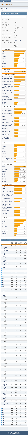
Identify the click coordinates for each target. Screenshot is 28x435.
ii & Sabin (4, 179)
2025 (3, 269)
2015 (3, 408)
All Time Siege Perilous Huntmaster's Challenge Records (7, 92)
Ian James (4, 58)
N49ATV (4, 161)
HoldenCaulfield (17, 40)
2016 (3, 286)
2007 (3, 424)
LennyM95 (4, 169)
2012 (3, 414)
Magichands (4, 233)
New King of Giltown (6, 79)
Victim (3, 176)
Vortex (3, 61)
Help (9, 432)
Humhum (4, 231)
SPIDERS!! (4, 102)
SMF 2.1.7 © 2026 (11, 433)
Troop (3, 60)
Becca (3, 173)
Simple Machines (17, 433)
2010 (3, 418)
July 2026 (6, 250)
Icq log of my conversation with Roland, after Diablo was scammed (7, 88)
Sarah (3, 228)
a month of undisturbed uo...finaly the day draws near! (7, 99)
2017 (3, 284)
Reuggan (4, 178)
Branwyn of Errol (5, 230)
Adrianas (4, 66)
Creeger (4, 56)
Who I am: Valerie (6, 210)
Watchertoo (4, 171)
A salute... (4, 188)
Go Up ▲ (18, 432)
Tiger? (3, 103)
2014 (3, 410)
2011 (3, 416)
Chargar (4, 186)
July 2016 (6, 390)
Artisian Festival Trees (6, 215)
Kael (3, 65)
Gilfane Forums (6, 4)
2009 (3, 420)
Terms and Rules (13, 432)
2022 (3, 274)
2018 (3, 282)
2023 (3, 273)
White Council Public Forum (8, 71)
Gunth (3, 150)
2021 (3, 276)
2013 (3, 412)
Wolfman (4, 63)
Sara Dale (4, 55)
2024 (3, 271)
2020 (3, 278)
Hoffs (3, 51)
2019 (3, 280)
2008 (3, 422)
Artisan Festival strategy (7, 84)
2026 (3, 245)
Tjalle (3, 53)
